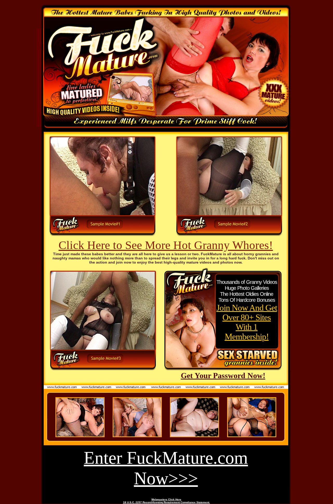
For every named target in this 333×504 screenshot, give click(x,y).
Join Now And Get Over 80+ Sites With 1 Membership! (246, 322)
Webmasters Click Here (166, 499)
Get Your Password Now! (223, 375)
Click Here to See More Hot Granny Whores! (166, 245)
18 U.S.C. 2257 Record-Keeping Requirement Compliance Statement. (166, 502)
